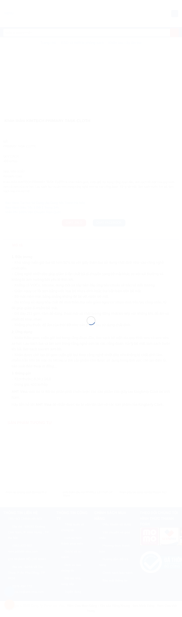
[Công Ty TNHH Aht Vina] (91, 300)
